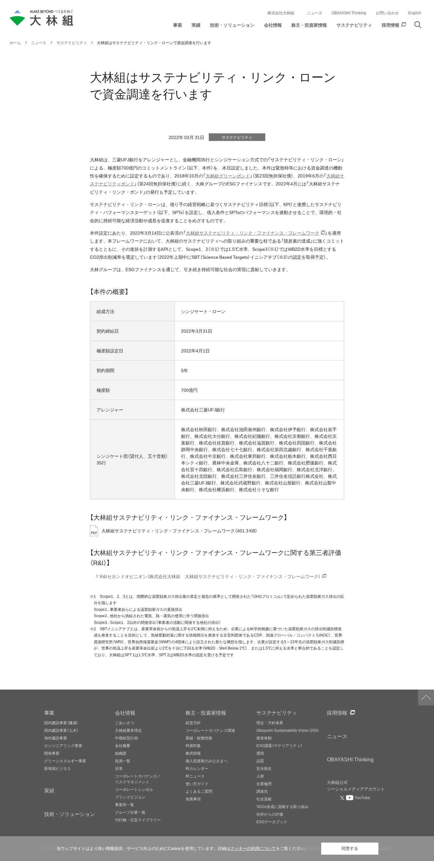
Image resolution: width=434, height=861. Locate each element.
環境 (260, 753)
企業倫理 (264, 783)
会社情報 (125, 712)
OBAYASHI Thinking (349, 13)
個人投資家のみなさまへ (206, 761)
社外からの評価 (269, 814)
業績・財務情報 (199, 738)
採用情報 (337, 712)
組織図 (120, 753)
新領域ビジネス (57, 768)
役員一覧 (122, 761)
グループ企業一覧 (130, 812)
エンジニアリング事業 (63, 745)
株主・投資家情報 (206, 712)
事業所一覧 (124, 804)
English (414, 13)
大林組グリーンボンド (228, 175)
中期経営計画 (126, 738)
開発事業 (51, 753)
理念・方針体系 (269, 722)
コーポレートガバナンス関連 (210, 730)
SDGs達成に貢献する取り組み (282, 806)
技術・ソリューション (69, 814)
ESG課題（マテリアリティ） (279, 745)
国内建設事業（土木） (61, 730)
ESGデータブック (271, 821)
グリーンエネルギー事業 (65, 761)
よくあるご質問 (199, 791)
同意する (350, 848)
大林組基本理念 (128, 730)
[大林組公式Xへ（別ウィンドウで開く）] (343, 798)
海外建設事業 (55, 738)
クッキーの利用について (253, 848)
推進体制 (264, 738)
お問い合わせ (387, 13)
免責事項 (193, 799)
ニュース (314, 13)
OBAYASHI (350, 759)
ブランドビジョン (130, 797)
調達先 (262, 791)
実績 (49, 790)
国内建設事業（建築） (61, 722)
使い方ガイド (197, 783)
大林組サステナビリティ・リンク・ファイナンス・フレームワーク (252, 233)
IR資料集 (193, 745)
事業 (49, 712)
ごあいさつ (124, 722)
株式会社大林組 (281, 13)
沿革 (119, 768)
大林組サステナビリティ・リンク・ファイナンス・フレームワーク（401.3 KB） (179, 530)
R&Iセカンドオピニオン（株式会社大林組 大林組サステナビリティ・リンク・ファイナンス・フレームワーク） (210, 576)
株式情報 (193, 753)
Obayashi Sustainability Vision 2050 (287, 730)
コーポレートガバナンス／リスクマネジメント (138, 778)
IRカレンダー (197, 768)
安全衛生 (264, 768)
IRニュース (195, 776)
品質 (260, 761)
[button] (177, 26)
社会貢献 (264, 799)
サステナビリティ (276, 712)
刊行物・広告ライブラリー (138, 820)
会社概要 (122, 745)
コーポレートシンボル (134, 789)
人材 (260, 776)
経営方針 (193, 722)
